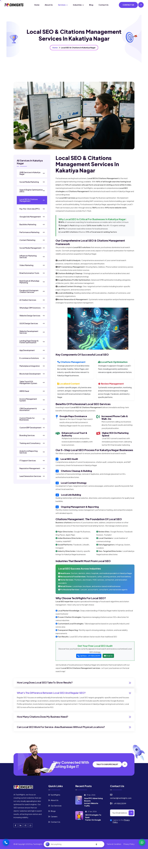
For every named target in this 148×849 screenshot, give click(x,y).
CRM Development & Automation (28, 409)
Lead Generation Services (30, 476)
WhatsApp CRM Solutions (30, 308)
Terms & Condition (114, 844)
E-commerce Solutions (29, 358)
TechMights (55, 795)
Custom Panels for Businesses (27, 419)
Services (62, 5)
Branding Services (27, 435)
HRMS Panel (24, 391)
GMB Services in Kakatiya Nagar (30, 173)
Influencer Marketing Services (28, 256)
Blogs (53, 811)
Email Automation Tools (29, 273)
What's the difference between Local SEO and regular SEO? (51, 692)
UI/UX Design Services (29, 323)
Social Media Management (30, 248)
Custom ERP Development (30, 427)
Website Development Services (29, 332)
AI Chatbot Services (28, 300)
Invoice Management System (28, 400)
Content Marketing (27, 240)
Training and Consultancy (30, 443)
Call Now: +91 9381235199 (89, 656)
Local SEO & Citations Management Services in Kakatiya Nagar (87, 164)
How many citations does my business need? (42, 716)
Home (36, 5)
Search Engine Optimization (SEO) (31, 190)
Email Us (109, 656)
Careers (53, 816)
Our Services (55, 806)
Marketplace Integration (30, 366)
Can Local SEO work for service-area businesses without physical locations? (61, 726)
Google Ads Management (30, 217)
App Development (27, 350)
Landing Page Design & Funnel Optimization (29, 341)
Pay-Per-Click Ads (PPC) (30, 209)
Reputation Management (30, 468)
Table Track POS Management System (28, 382)
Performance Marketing (29, 232)
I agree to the (121, 821)
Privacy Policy (128, 844)
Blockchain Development (30, 374)
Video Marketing (26, 265)
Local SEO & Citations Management (29, 200)
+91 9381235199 (120, 803)
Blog (91, 5)
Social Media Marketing (29, 182)
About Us (49, 5)
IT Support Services (28, 460)
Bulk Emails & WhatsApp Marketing (29, 282)
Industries (77, 5)
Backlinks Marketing (28, 224)
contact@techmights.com (120, 798)
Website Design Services (30, 315)
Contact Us (103, 5)
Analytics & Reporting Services (29, 452)
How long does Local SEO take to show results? (45, 682)
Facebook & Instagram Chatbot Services (29, 291)
